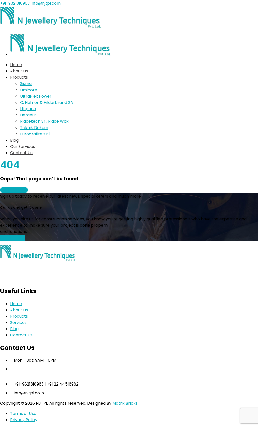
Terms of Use (23, 413)
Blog (14, 329)
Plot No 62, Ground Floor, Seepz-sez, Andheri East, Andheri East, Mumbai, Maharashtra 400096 (126, 375)
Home (16, 304)
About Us (19, 310)
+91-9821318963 (15, 3)
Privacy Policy (23, 420)
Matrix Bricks (125, 403)
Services (18, 322)
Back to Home (14, 190)
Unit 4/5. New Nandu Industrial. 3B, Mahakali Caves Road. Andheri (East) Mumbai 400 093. (120, 369)
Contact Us (21, 335)
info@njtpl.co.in (46, 3)
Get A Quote (12, 238)
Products (19, 316)
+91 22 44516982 (62, 384)
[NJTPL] (50, 27)
